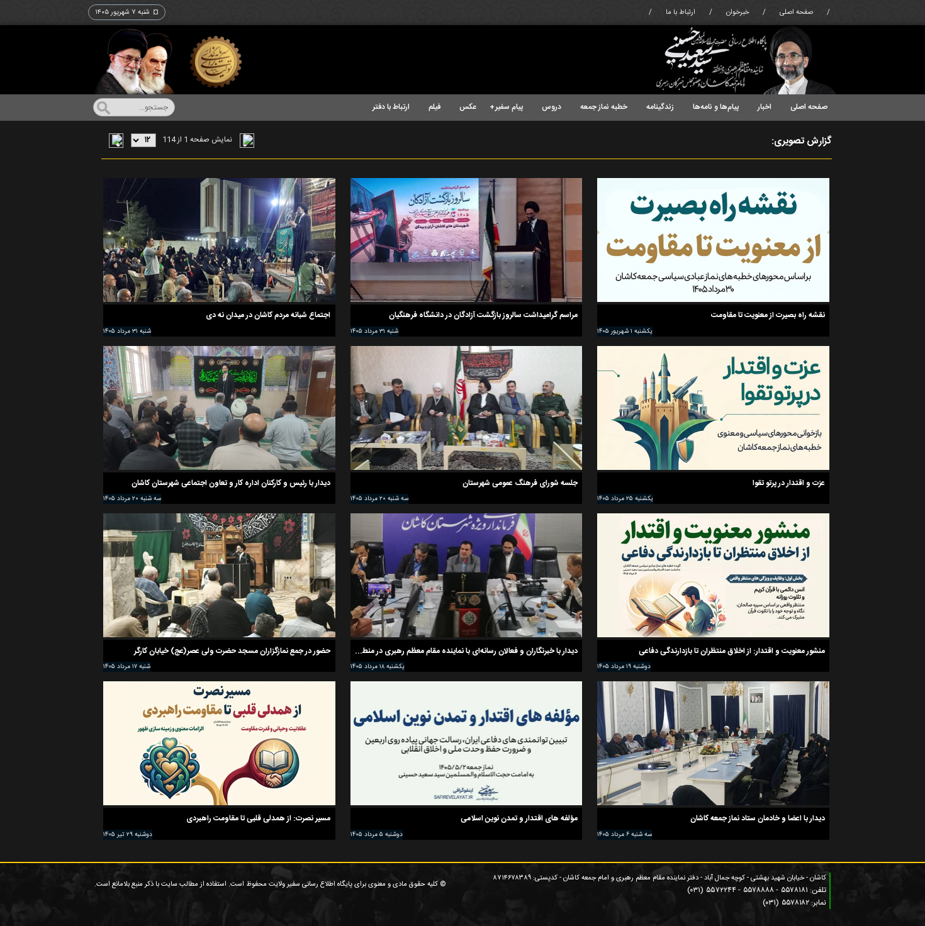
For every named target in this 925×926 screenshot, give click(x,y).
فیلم (434, 107)
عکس (467, 107)
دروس (551, 107)
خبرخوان (737, 12)
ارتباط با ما (680, 12)
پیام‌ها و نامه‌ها (716, 107)
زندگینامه (660, 107)
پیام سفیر (506, 107)
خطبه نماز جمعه (603, 107)
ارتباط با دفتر (391, 107)
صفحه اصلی (796, 12)
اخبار (764, 107)
